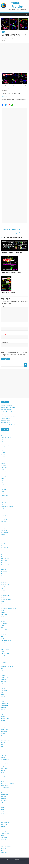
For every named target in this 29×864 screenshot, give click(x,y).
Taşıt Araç (3, 811)
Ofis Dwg (3, 716)
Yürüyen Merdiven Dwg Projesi (8, 416)
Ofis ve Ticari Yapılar (5, 718)
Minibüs (3, 686)
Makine (2, 668)
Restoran (3, 751)
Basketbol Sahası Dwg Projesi (8, 424)
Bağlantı (3, 463)
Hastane (3, 603)
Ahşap (2, 439)
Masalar (3, 673)
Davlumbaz (3, 521)
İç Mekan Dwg (4, 623)
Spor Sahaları (4, 796)
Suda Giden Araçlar (5, 802)
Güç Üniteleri (4, 590)
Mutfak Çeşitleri (4, 705)
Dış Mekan (3, 543)
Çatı (2, 497)
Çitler (2, 510)
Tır (1, 818)
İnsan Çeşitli (4, 629)
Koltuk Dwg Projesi (5, 418)
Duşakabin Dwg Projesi (6, 405)
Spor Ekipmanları (5, 794)
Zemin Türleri (4, 852)
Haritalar (3, 601)
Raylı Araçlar (4, 748)
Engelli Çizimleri (4, 571)
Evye (2, 575)
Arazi (2, 450)
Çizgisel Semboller (5, 515)
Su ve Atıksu (4, 800)
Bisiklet (2, 487)
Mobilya (3, 688)
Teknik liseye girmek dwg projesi (11, 272)
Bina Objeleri (4, 484)
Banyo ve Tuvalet (5, 474)
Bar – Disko (3, 476)
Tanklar (2, 809)
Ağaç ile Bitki (4, 433)
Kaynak (2, 658)
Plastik (2, 738)
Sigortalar (3, 779)
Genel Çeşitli (4, 582)
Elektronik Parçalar (5, 567)
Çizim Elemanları (5, 519)
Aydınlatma (3, 461)
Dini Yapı (3, 539)
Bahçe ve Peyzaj (4, 467)
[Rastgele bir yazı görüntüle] (26, 14)
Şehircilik (3, 770)
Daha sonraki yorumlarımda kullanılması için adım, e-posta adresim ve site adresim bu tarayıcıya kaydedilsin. (14, 354)
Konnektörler (4, 660)
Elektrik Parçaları (5, 558)
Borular (2, 493)
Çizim (2, 517)
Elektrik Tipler (4, 560)
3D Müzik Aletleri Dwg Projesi (8, 407)
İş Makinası (3, 634)
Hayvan (2, 610)
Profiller (3, 744)
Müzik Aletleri (4, 712)
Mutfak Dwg (3, 707)
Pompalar (3, 742)
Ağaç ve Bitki (4, 435)
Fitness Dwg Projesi (5, 420)
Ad (2, 326)
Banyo (2, 469)
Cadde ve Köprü (4, 495)
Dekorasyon (3, 523)
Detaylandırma (4, 532)
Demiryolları (4, 526)
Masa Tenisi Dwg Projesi (6, 409)
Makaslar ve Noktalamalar (7, 666)
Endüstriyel (3, 569)
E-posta (3, 334)
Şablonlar (3, 757)
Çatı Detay (3, 500)
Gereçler (3, 586)
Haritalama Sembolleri (6, 599)
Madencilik (3, 664)
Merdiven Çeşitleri (5, 677)
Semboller (3, 777)
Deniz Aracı (3, 528)
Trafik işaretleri (4, 824)
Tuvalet (2, 828)
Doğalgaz (3, 549)
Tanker (2, 807)
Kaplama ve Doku (5, 653)
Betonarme (3, 478)
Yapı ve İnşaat (4, 839)
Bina (2, 482)
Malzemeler (3, 671)
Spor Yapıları (4, 798)
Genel (2, 580)
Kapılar (2, 651)
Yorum (3, 306)
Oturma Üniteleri (5, 729)
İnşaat (2, 625)
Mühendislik (4, 699)
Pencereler (3, 733)
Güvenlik (3, 593)
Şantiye (2, 766)
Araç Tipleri (3, 448)
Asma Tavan (4, 459)
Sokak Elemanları (5, 787)
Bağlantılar (3, 465)
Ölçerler (3, 720)
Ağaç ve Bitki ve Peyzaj (6, 437)
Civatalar (3, 513)
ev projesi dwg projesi (20, 233)
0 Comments (17, 37)
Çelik (2, 504)
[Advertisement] (14, 57)
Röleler (2, 753)
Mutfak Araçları (4, 703)
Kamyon (3, 645)
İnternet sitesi (4, 342)
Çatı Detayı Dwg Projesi (6, 411)
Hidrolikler (3, 616)
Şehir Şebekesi (4, 768)
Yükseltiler (3, 848)
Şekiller (2, 772)
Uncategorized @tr (5, 833)
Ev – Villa (3, 573)
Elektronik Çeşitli (5, 565)
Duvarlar (3, 552)
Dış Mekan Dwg (4, 545)
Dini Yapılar (3, 541)
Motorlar (3, 694)
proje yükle (5, 96)
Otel (2, 722)
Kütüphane (3, 662)
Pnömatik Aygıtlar (5, 740)
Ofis (2, 714)
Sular (2, 805)
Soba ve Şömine (4, 785)
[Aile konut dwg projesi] (6, 277)
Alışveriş (3, 443)
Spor (2, 790)
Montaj (2, 692)
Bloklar (2, 491)
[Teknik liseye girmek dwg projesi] (9, 257)
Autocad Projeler (17, 4)
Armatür (3, 452)
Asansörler (3, 456)
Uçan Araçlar (4, 831)
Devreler (3, 534)
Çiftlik (2, 508)
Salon (2, 761)
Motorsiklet (3, 696)
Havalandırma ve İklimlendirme (8, 608)
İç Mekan (3, 621)
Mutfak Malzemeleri (5, 709)
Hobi (2, 619)
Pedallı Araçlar (4, 731)
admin (12, 37)
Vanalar (2, 835)
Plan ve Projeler (4, 735)
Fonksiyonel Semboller (6, 578)
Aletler (2, 441)
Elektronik (3, 562)
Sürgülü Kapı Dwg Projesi (7, 414)
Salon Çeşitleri (4, 764)
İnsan (2, 627)
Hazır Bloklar (4, 614)
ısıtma (2, 638)
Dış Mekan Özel (4, 547)
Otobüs (2, 725)
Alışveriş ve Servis (5, 446)
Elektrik (2, 556)
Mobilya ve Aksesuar (5, 690)
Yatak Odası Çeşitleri (6, 846)
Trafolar (3, 826)
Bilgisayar (3, 480)
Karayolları (3, 655)
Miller (2, 684)
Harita (2, 597)
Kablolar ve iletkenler (6, 640)
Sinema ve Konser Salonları (7, 783)
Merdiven (3, 675)
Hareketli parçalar (5, 595)
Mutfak (2, 701)
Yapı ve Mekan (4, 841)
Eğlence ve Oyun (5, 554)
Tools (2, 820)
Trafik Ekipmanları (5, 822)
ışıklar (2, 636)
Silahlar (2, 781)
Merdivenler (4, 679)
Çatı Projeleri (4, 502)
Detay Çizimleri (4, 530)
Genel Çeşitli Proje (5, 584)
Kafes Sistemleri (4, 642)
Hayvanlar (3, 612)
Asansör (3, 454)
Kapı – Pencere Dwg (5, 649)
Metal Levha (4, 681)
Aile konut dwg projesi (8, 292)
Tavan (2, 813)
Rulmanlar (3, 755)
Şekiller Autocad (4, 774)
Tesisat (2, 815)
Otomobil (3, 727)
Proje (4, 32)
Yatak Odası (3, 844)
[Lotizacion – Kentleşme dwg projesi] (14, 241)
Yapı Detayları (4, 837)
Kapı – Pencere (4, 647)
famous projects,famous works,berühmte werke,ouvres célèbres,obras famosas (14, 38)
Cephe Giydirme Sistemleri (7, 506)
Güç (2, 588)
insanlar (3, 632)
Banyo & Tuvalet (4, 472)
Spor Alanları (4, 792)
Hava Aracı (3, 606)
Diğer (2, 536)
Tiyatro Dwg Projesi (5, 422)
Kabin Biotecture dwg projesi (11, 229)
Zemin (2, 850)
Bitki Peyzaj (3, 489)
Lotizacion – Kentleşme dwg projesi (12, 252)
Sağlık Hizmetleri (5, 759)
